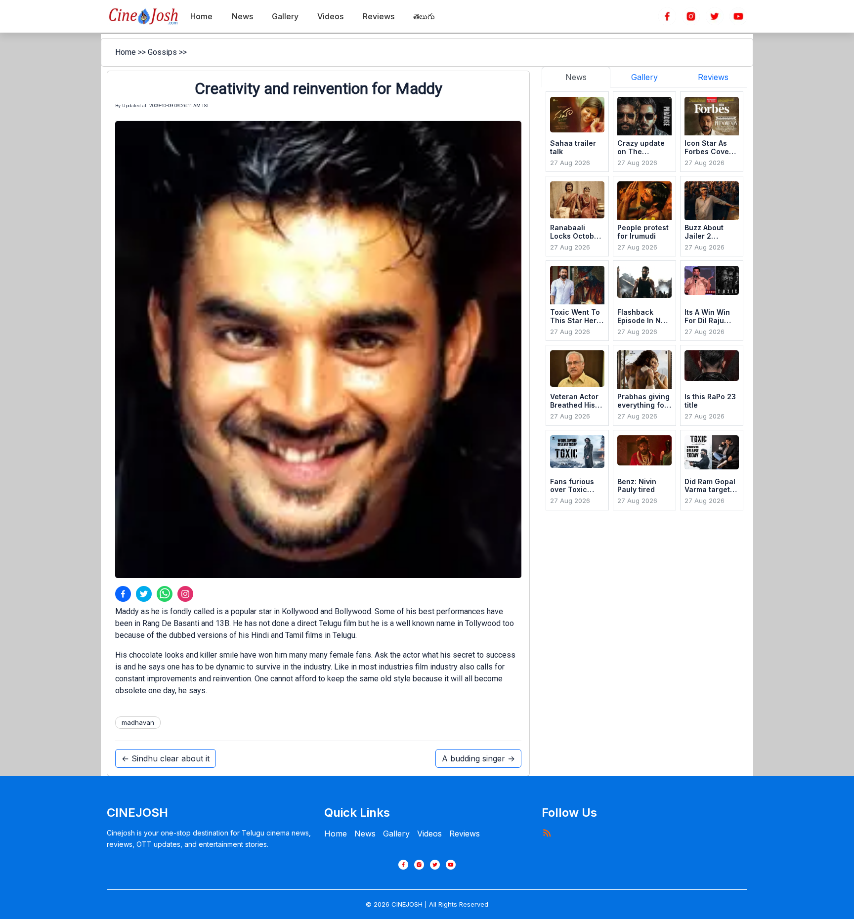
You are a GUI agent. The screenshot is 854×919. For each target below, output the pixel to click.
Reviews (464, 833)
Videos (429, 833)
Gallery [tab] (644, 77)
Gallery (396, 833)
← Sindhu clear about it (166, 758)
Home (125, 52)
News (365, 833)
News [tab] (576, 77)
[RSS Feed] (547, 832)
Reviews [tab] (713, 77)
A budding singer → (478, 758)
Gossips (162, 52)
